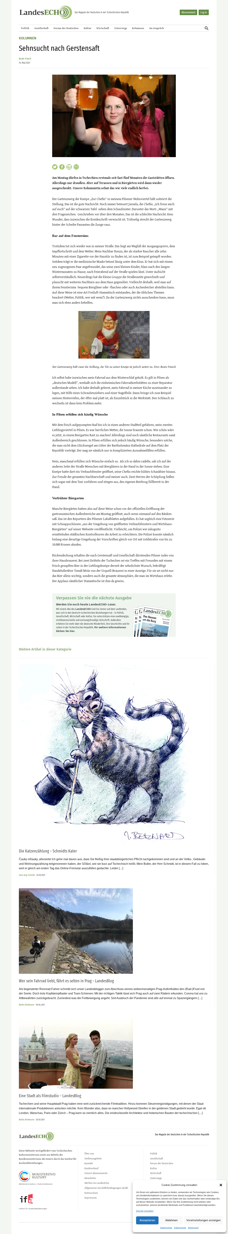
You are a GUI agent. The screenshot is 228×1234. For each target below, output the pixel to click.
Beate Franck (25, 58)
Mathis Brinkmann (26, 1004)
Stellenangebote (93, 1158)
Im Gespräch (156, 28)
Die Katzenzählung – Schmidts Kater (48, 851)
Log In (203, 12)
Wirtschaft (102, 28)
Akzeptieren (147, 1220)
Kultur (87, 28)
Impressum (193, 1228)
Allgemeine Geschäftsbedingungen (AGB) (106, 1188)
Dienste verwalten (145, 1211)
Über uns (89, 1153)
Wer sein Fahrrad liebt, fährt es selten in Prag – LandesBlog (66, 980)
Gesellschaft (41, 28)
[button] (221, 1185)
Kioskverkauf (91, 1168)
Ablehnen (171, 1220)
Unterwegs (120, 28)
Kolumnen (138, 28)
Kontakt (88, 1163)
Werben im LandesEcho (96, 1183)
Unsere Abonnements (96, 1173)
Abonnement (188, 12)
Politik (25, 28)
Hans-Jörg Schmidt (27, 875)
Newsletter (90, 1178)
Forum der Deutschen (66, 28)
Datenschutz (166, 1228)
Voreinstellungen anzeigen (203, 1220)
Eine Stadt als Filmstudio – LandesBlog (50, 1095)
